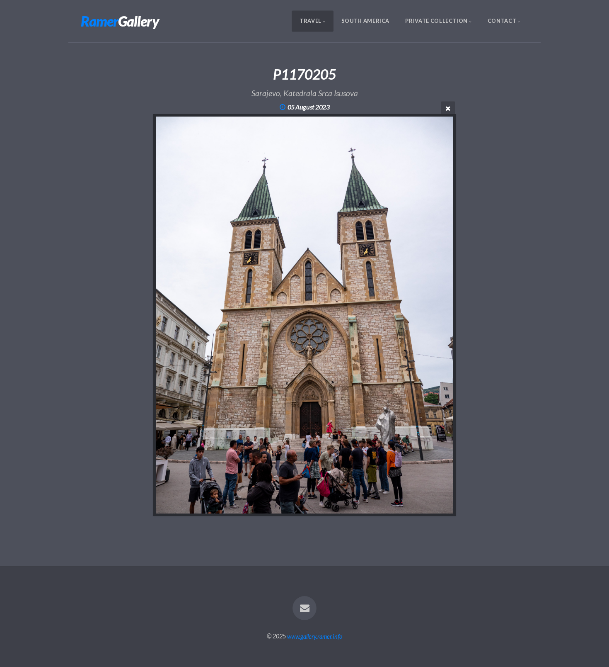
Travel (310, 21)
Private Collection (436, 21)
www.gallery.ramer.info (314, 636)
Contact (502, 21)
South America (365, 21)
